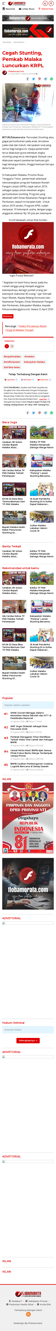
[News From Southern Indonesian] (16, 3)
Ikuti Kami (27, 379)
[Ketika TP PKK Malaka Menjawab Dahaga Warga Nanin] (42, 432)
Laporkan (11, 379)
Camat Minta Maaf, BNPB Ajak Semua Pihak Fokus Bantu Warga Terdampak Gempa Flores (31, 753)
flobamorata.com (16, 71)
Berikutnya (7, 316)
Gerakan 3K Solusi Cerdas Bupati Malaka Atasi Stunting (12, 445)
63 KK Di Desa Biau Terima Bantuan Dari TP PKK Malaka (13, 501)
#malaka (29, 356)
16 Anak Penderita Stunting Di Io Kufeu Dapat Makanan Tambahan (41, 501)
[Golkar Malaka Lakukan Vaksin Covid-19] (42, 516)
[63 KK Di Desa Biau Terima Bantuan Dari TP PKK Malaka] (14, 489)
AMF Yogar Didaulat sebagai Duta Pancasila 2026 (28, 727)
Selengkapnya (27, 1040)
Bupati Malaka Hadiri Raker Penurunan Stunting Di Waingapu (13, 530)
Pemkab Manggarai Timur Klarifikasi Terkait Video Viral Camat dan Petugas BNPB (31, 740)
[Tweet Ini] (33, 79)
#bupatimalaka (12, 356)
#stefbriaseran (12, 362)
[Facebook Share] (27, 79)
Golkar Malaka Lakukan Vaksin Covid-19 (38, 528)
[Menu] (4, 3)
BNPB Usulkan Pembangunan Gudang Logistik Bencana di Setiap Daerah (31, 765)
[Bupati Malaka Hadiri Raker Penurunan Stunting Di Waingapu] (14, 517)
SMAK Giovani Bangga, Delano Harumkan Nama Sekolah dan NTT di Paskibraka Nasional (30, 715)
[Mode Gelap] (45, 3)
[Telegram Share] (45, 79)
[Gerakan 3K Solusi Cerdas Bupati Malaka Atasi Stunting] (14, 432)
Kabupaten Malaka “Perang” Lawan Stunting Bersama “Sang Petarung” (40, 473)
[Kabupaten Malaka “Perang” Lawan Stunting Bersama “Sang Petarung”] (42, 461)
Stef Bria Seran (12, 367)
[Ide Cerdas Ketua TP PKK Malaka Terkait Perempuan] (14, 461)
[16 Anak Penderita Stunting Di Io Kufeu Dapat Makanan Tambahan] (42, 489)
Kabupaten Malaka (34, 362)
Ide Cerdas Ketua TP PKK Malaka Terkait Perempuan (13, 473)
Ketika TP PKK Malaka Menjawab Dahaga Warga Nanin (42, 445)
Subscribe (44, 379)
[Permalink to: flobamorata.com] (4, 72)
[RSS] (28, 1314)
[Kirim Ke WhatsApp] (51, 79)
